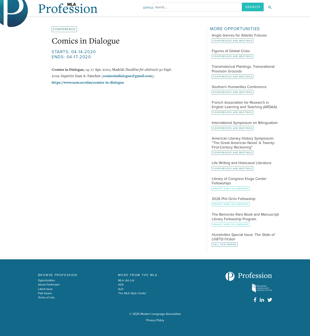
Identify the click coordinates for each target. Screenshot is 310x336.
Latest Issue (45, 289)
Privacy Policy (155, 320)
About (48, 284)
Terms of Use (46, 297)
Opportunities (46, 280)
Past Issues (45, 293)
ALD (121, 289)
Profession (255, 275)
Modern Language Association (160, 314)
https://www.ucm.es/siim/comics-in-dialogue (88, 82)
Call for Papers (224, 244)
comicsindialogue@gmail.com (127, 75)
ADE (121, 284)
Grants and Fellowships (230, 188)
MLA (126, 280)
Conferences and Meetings (232, 40)
